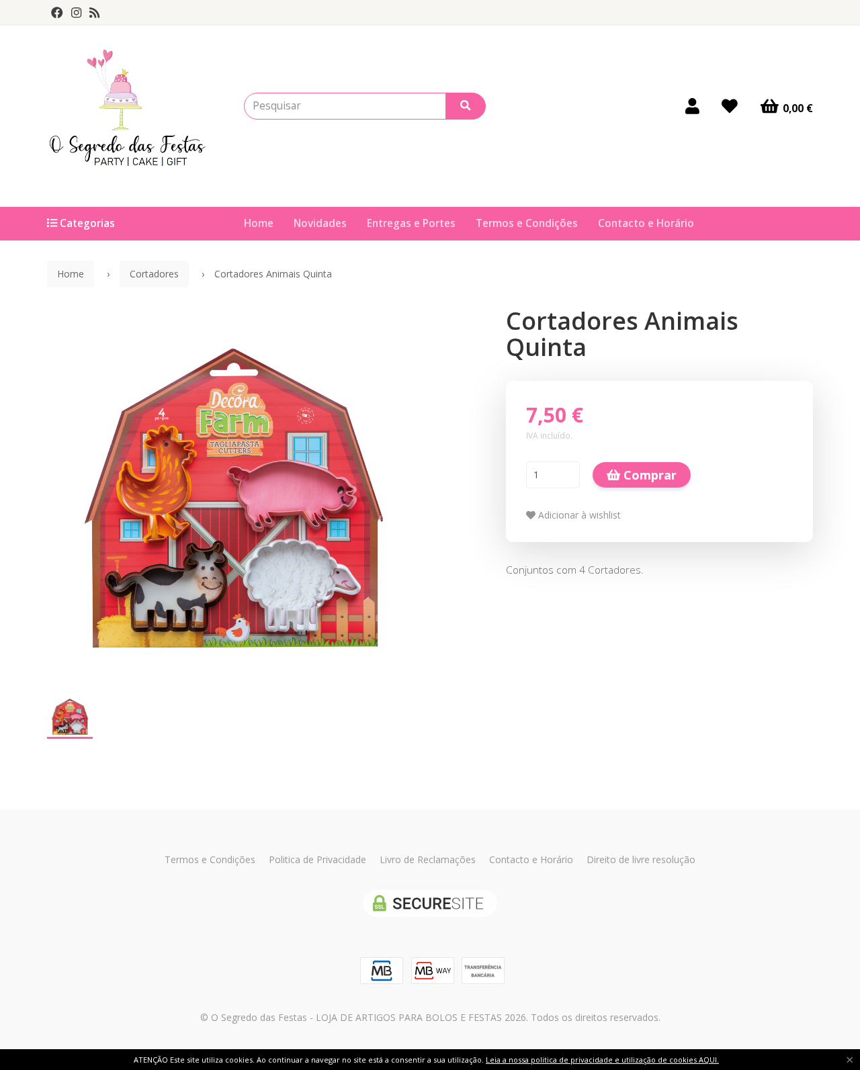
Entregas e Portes (411, 223)
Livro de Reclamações (428, 859)
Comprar (648, 475)
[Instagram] (76, 13)
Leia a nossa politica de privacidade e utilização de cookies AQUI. (602, 1060)
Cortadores (154, 273)
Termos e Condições (527, 223)
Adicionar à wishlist (578, 514)
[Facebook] (57, 13)
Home (258, 223)
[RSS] (94, 13)
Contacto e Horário (646, 223)
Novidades (320, 223)
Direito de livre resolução (641, 859)
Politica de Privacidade (317, 859)
